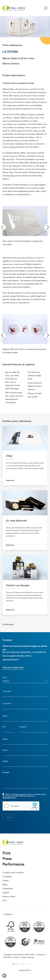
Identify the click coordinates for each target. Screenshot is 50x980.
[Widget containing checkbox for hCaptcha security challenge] (21, 806)
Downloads (8, 888)
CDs (23, 156)
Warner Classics (28, 114)
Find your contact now (13, 667)
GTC (5, 900)
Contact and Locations (13, 872)
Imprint (6, 892)
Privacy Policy (9, 896)
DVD (32, 156)
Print (7, 853)
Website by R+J (25, 970)
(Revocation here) (9, 798)
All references (8, 624)
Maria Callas (8, 89)
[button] (4, 975)
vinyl (39, 257)
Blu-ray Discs (9, 159)
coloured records (10, 270)
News (5, 884)
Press (7, 858)
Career (6, 880)
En (31, 964)
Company (7, 876)
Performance (13, 864)
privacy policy (18, 794)
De (27, 964)
